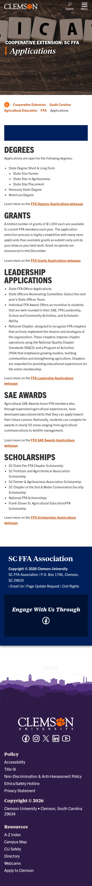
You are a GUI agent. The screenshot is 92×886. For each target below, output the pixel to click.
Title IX (10, 769)
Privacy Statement (19, 790)
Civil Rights (70, 586)
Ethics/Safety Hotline (22, 783)
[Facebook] (46, 623)
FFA (44, 110)
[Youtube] (66, 740)
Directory (12, 856)
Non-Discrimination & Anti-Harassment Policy (43, 776)
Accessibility (14, 761)
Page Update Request (42, 586)
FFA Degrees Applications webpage (57, 204)
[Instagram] (36, 740)
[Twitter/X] (46, 740)
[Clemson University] (21, 8)
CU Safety (12, 848)
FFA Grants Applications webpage (56, 260)
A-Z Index (12, 834)
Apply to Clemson (19, 870)
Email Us (17, 586)
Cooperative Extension (29, 104)
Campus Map (15, 841)
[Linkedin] (56, 740)
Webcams (12, 863)
